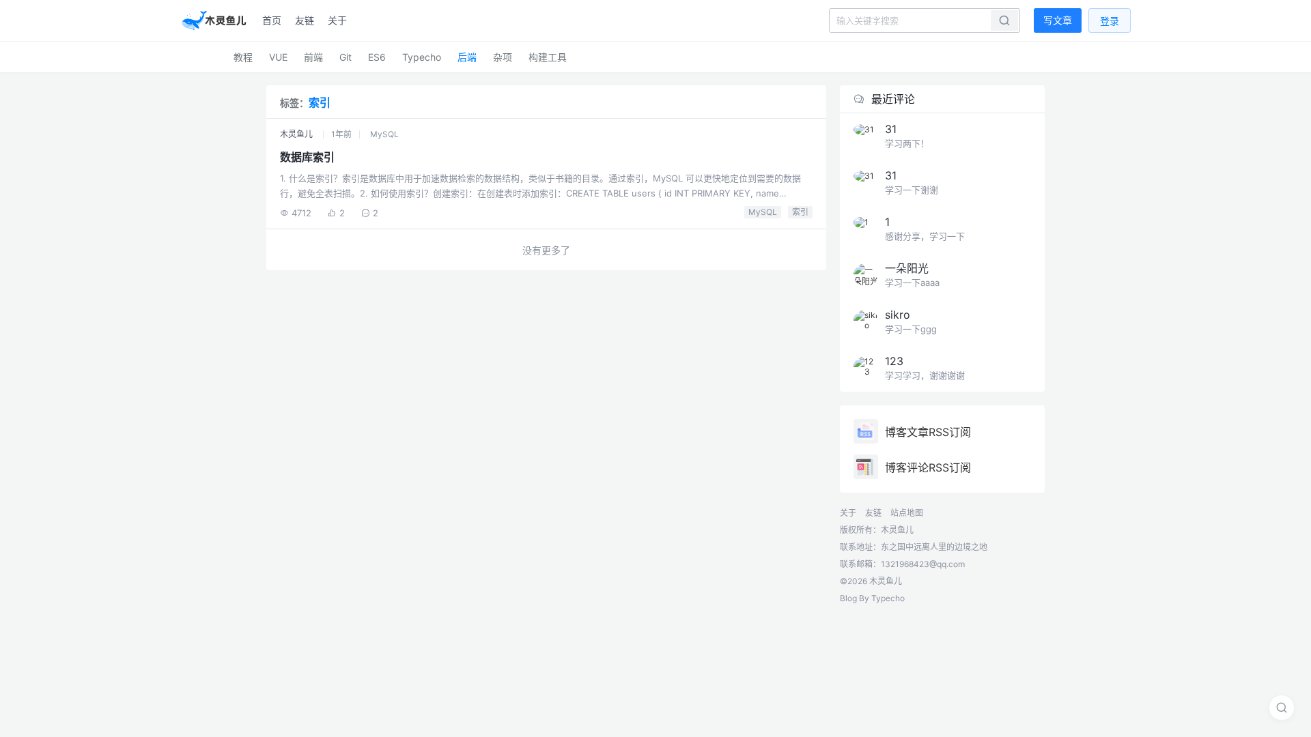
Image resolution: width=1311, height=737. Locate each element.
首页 (271, 20)
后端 (467, 57)
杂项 (502, 57)
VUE (278, 57)
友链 (304, 20)
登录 (1109, 21)
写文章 (1057, 20)
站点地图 (906, 513)
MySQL (384, 134)
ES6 (377, 57)
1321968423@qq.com (923, 564)
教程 (243, 57)
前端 (313, 57)
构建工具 (547, 57)
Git (345, 57)
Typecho (421, 57)
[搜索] (1281, 707)
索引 (800, 212)
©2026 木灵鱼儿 (871, 581)
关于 (337, 20)
